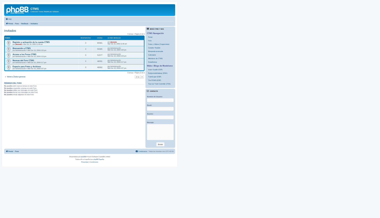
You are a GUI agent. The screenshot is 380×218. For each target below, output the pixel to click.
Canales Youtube (154, 48)
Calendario (152, 55)
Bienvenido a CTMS (22, 48)
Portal (150, 37)
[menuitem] (9, 19)
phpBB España (99, 159)
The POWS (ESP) (154, 80)
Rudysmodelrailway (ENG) (157, 73)
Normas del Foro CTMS (23, 60)
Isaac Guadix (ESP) (155, 69)
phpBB (83, 156)
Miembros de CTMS (155, 58)
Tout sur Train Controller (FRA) (159, 84)
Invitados (10, 30)
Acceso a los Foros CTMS (24, 54)
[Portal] (17, 9)
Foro (150, 41)
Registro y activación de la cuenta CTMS (31, 42)
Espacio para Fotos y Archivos (27, 66)
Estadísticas (152, 62)
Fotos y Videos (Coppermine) (158, 44)
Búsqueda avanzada (155, 51)
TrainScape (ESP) (154, 77)
